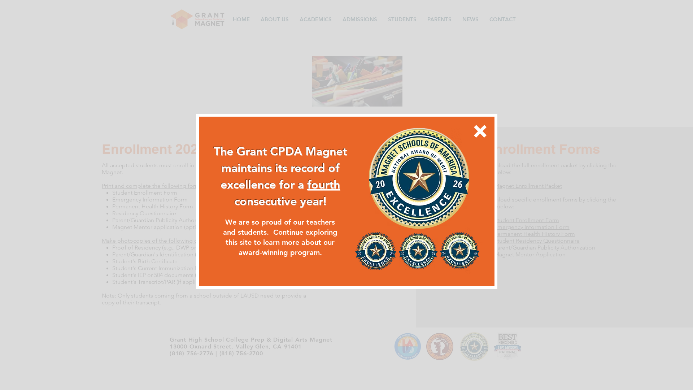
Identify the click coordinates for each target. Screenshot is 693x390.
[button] (480, 131)
